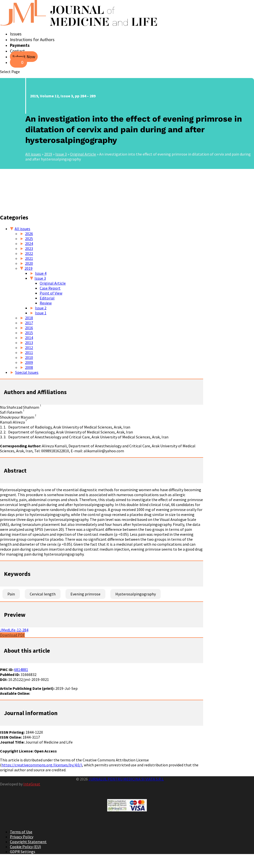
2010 (29, 357)
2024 (29, 243)
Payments (20, 45)
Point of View (51, 293)
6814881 (21, 669)
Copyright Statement (28, 841)
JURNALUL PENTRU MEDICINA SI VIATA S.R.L (126, 779)
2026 (29, 233)
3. (4, 436)
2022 (29, 253)
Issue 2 (40, 307)
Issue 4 (40, 273)
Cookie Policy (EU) (25, 846)
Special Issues (26, 372)
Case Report (50, 288)
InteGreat (31, 783)
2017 (29, 322)
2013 (29, 342)
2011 (29, 352)
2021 (29, 258)
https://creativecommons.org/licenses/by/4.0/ (41, 764)
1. (4, 427)
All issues (33, 154)
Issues (16, 34)
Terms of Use (21, 831)
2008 (29, 367)
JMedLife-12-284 (14, 629)
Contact (17, 51)
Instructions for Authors (32, 39)
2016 (29, 327)
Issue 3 (61, 154)
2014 (29, 337)
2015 (29, 332)
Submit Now (23, 56)
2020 (29, 263)
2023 (29, 248)
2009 (29, 362)
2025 (29, 238)
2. (4, 431)
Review (46, 302)
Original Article (83, 154)
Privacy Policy (21, 836)
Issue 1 (40, 312)
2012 (29, 347)
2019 (48, 154)
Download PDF (12, 634)
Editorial (47, 297)
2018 (29, 317)
